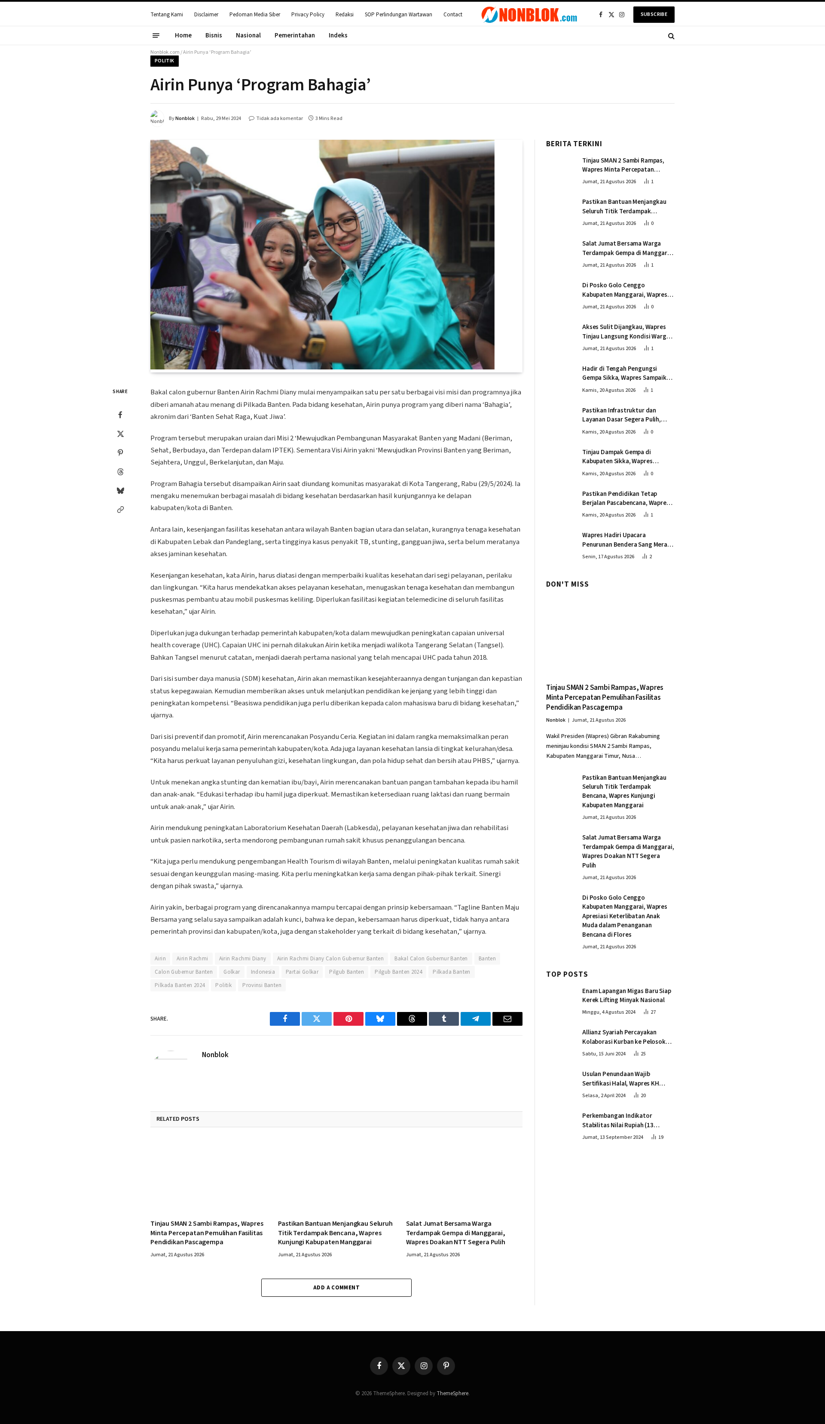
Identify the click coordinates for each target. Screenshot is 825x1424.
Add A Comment (336, 1288)
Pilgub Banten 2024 (398, 972)
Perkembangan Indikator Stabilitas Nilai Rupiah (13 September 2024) (618, 1120)
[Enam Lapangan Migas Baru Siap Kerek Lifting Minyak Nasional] (560, 1000)
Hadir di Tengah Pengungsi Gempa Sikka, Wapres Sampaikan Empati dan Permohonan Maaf (627, 373)
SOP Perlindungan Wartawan (398, 14)
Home (183, 35)
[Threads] (120, 471)
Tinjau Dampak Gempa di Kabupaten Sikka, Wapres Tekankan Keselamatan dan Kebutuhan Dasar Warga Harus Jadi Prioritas (624, 457)
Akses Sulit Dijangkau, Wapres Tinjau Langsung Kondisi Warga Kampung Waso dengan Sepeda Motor (626, 332)
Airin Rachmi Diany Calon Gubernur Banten (330, 959)
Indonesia (263, 972)
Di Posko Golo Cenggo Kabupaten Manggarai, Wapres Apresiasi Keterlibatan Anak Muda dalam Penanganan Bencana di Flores (624, 290)
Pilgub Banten (346, 972)
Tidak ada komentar (279, 118)
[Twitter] (120, 434)
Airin (160, 959)
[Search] (670, 35)
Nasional (248, 35)
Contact (452, 14)
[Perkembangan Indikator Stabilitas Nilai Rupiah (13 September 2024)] (560, 1124)
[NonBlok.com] (529, 15)
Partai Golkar (302, 972)
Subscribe (654, 14)
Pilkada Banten (451, 972)
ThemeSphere (452, 1393)
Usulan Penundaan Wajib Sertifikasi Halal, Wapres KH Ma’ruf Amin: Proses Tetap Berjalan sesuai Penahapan (620, 1079)
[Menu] (156, 35)
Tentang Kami (166, 14)
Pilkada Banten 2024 (180, 985)
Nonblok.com (165, 52)
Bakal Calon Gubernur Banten (431, 959)
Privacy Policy (307, 14)
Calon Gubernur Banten (184, 972)
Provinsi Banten (261, 985)
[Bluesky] (120, 490)
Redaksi (345, 14)
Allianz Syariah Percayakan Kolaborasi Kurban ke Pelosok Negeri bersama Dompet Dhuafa (626, 1037)
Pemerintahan (295, 35)
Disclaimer (206, 14)
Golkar (231, 972)
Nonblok (185, 118)
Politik (164, 61)
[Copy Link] (120, 509)
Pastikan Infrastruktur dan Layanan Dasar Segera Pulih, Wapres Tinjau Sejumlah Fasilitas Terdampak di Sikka (627, 415)
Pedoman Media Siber (254, 14)
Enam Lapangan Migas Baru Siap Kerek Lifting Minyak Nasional (626, 996)
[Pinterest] (120, 452)
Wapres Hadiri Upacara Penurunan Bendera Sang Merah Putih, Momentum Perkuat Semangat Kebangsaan (626, 540)
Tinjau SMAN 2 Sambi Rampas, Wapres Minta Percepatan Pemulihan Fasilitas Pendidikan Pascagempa (206, 1233)
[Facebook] (120, 415)
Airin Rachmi (192, 959)
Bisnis (213, 35)
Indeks (338, 35)
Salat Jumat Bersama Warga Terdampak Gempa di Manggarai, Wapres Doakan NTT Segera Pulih (455, 1233)
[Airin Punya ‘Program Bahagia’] (322, 367)
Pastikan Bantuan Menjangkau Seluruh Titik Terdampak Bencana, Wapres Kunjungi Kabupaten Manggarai (335, 1233)
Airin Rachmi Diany (242, 959)
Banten (487, 959)
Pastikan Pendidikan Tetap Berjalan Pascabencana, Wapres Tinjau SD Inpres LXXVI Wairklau (625, 498)
